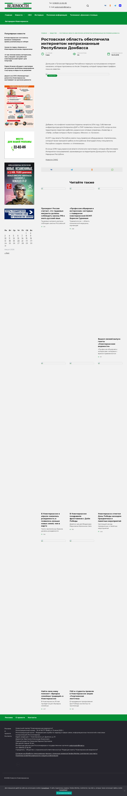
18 (10, 241)
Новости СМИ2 (52, 160)
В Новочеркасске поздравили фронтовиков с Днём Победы (80, 517)
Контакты (32, 717)
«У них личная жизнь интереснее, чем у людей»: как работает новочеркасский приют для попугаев (17, 58)
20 (18, 241)
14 (22, 238)
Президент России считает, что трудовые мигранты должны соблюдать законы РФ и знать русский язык (53, 213)
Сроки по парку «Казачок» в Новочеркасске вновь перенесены (18, 48)
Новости (19, 15)
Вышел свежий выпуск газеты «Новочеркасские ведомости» (109, 342)
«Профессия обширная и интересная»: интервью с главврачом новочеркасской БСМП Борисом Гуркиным (82, 213)
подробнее (45, 788)
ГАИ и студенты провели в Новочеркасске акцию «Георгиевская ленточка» (82, 695)
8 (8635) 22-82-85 (60, 3)
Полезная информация (57, 15)
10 (5, 238)
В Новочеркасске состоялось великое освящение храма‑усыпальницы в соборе (16, 40)
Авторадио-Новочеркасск (16, 21)
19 (14, 241)
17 (5, 241)
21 (22, 241)
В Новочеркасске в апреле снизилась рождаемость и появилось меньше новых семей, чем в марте (50, 520)
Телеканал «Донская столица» (84, 15)
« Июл (6, 253)
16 (31, 238)
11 (9, 238)
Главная (8, 15)
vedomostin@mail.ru (63, 7)
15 (26, 238)
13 (18, 238)
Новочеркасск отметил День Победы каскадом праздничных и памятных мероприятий (109, 517)
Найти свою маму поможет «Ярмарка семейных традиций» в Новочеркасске (52, 695)
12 (14, 238)
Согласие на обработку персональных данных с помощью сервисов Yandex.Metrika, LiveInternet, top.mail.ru (56, 753)
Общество (52, 75)
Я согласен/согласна (64, 793)
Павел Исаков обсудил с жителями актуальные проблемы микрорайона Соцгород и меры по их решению (19, 68)
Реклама (9, 717)
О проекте (20, 717)
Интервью (39, 15)
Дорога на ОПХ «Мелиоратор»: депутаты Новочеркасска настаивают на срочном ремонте (17, 78)
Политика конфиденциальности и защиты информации (37, 756)
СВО (30, 15)
